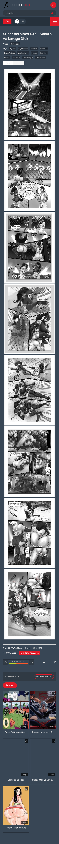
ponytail (43, 53)
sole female (40, 57)
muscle (35, 53)
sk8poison (15, 44)
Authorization (53, 5)
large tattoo (9, 53)
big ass (13, 48)
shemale (16, 57)
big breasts (23, 48)
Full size (18, 63)
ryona (7, 57)
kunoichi (44, 48)
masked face (23, 53)
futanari (34, 48)
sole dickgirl (27, 57)
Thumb (8, 63)
